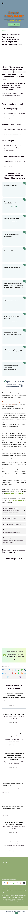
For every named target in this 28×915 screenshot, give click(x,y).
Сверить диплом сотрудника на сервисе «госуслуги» (14, 842)
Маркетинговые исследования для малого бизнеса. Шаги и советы (12, 808)
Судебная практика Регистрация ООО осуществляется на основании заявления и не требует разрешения (14, 756)
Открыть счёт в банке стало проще (14, 714)
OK (16, 913)
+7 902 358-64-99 (14, 24)
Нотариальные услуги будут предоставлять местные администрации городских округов (14, 695)
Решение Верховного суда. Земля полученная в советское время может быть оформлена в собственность (14, 734)
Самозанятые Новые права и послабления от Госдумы (14, 823)
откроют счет (19, 493)
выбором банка (9, 493)
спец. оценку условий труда (17, 500)
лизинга (12, 476)
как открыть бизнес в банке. (16, 411)
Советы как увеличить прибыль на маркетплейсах (12, 785)
